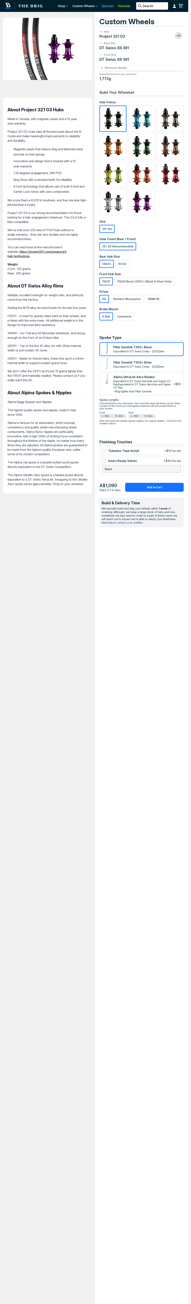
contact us (123, 522)
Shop (61, 5)
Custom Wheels (83, 5)
